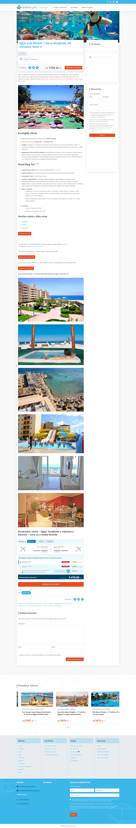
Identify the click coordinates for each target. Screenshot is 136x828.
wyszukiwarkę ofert (37, 246)
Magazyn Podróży (87, 7)
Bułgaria (20, 760)
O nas (99, 746)
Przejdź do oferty (73, 67)
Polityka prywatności (103, 752)
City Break (21, 763)
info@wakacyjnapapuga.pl (27, 786)
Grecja (20, 752)
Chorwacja (21, 758)
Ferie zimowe (75, 749)
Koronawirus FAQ (102, 758)
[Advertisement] (103, 157)
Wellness (21, 769)
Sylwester (74, 758)
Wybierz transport (26, 268)
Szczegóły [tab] (22, 53)
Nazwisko (106, 97)
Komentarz (22, 624)
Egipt (27, 709)
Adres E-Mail (93, 105)
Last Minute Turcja (50, 749)
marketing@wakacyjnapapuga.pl (29, 790)
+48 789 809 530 (24, 803)
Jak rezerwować (102, 749)
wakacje (64, 244)
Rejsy (20, 772)
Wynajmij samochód (26, 257)
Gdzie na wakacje (76, 755)
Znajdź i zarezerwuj (60, 7)
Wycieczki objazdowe (24, 766)
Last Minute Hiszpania (51, 755)
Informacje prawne (103, 755)
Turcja (63, 709)
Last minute (74, 760)
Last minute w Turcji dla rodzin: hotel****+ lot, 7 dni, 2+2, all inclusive (40, 606)
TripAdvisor (57, 170)
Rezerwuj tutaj (24, 233)
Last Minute (74, 7)
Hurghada (33, 709)
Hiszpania (21, 749)
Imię (20, 647)
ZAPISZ (102, 135)
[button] (66, 727)
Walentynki (74, 752)
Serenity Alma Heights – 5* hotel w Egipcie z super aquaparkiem (32, 713)
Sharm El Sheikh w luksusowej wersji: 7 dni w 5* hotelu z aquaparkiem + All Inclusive (45, 603)
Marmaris (104, 709)
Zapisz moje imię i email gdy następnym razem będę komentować (40, 655)
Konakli (68, 709)
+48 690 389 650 (24, 799)
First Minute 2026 (76, 746)
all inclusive (26, 593)
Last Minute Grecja (50, 746)
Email (53, 647)
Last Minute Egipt (50, 752)
